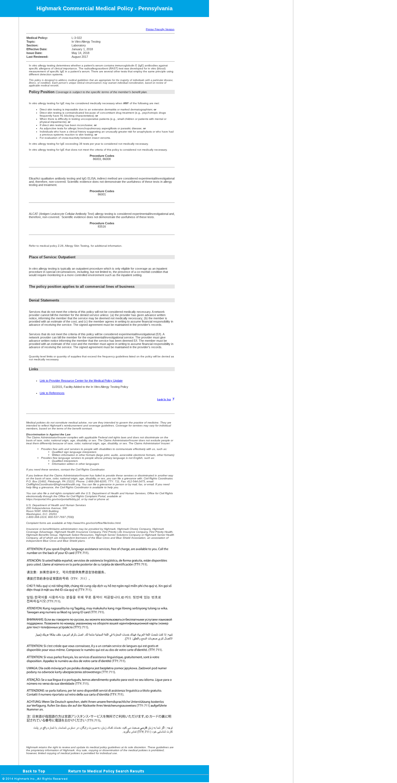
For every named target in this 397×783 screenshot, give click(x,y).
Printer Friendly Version (160, 29)
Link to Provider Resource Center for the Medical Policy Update (81, 380)
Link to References (52, 393)
